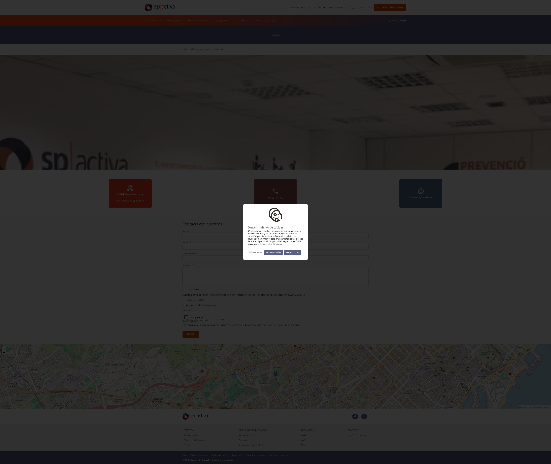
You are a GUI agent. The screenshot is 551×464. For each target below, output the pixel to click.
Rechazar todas (273, 252)
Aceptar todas (292, 252)
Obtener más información (271, 244)
